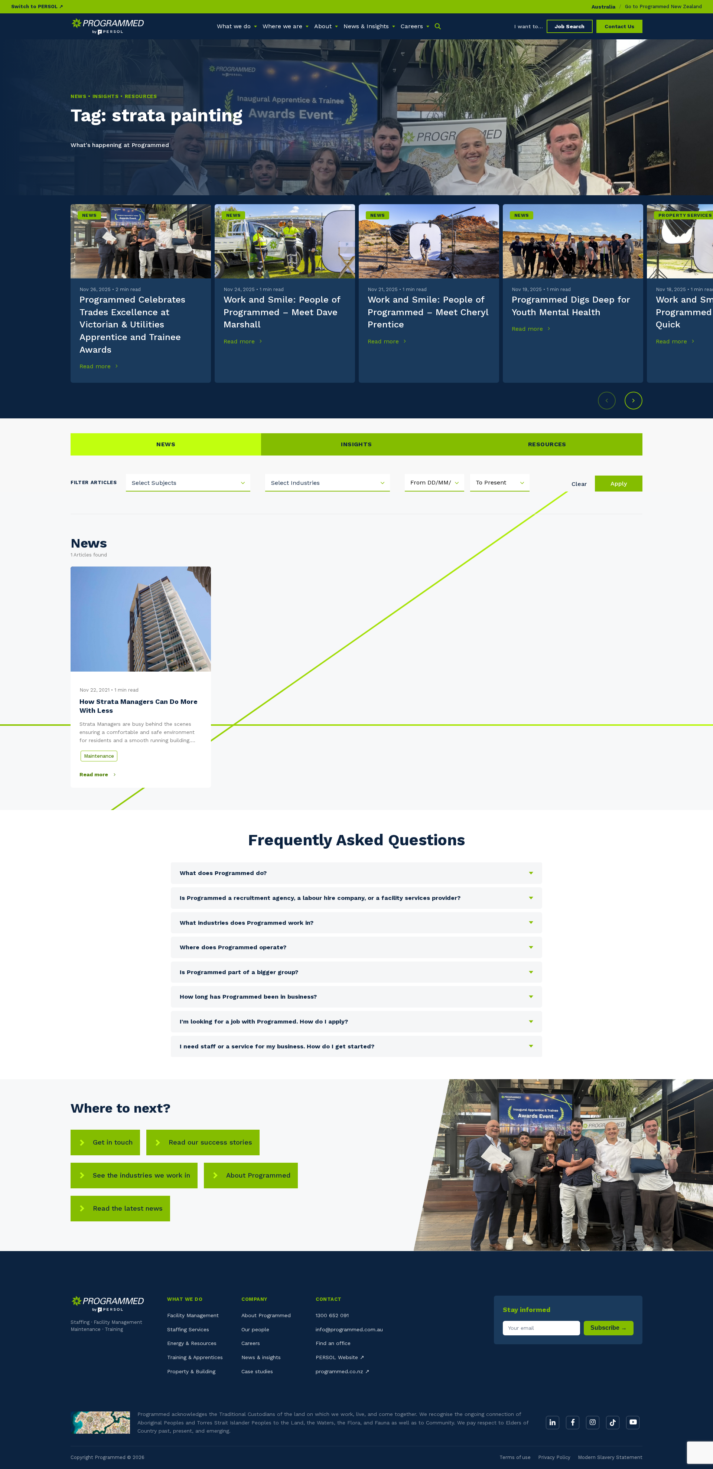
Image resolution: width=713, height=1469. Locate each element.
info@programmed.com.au (349, 1329)
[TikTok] (612, 1422)
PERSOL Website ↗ (340, 1357)
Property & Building (191, 1371)
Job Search (570, 26)
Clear (579, 483)
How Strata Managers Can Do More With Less (138, 706)
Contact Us (619, 26)
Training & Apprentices (195, 1357)
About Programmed (258, 1175)
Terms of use (515, 1457)
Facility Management (193, 1315)
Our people (255, 1329)
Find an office (333, 1343)
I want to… (528, 26)
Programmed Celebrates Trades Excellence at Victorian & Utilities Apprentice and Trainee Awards (132, 324)
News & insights (261, 1357)
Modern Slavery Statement (610, 1457)
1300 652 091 (332, 1315)
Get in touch (113, 1142)
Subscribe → (608, 1328)
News (89, 215)
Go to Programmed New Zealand (663, 6)
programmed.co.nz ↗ (342, 1371)
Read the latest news (128, 1208)
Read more (96, 366)
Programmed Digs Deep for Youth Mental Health (571, 305)
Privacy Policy (554, 1457)
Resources (547, 444)
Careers (250, 1343)
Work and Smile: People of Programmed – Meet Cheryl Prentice (428, 312)
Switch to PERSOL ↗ (37, 6)
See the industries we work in (141, 1175)
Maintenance (99, 756)
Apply (619, 483)
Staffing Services (188, 1329)
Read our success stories (210, 1142)
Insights (356, 444)
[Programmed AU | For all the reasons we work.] (108, 26)
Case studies (257, 1371)
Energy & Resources (191, 1343)
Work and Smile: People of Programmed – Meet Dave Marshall (282, 312)
